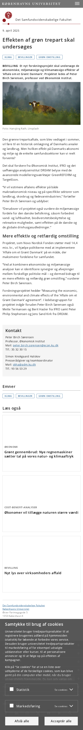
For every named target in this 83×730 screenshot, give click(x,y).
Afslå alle (22, 721)
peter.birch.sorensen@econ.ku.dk (35, 345)
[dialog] (41, 674)
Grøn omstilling (49, 57)
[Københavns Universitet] (7, 18)
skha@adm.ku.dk (24, 364)
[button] (77, 3)
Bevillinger (25, 57)
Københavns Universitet (16, 608)
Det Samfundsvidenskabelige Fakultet (24, 605)
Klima (8, 57)
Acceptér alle (61, 721)
